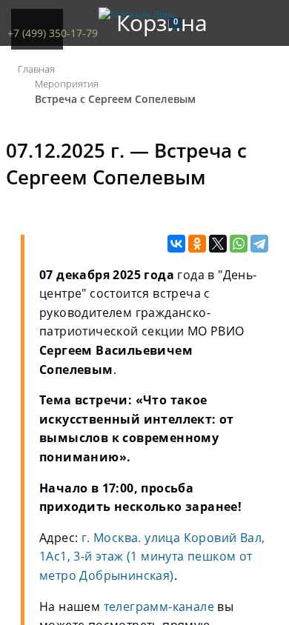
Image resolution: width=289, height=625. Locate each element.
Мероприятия (67, 83)
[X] (218, 244)
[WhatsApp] (239, 244)
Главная (36, 69)
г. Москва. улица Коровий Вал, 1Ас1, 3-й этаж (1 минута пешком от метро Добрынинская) (152, 556)
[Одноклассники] (197, 244)
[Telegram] (259, 244)
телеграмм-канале (159, 606)
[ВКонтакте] (176, 244)
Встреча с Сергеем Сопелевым (115, 99)
